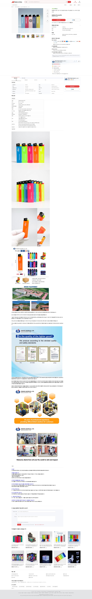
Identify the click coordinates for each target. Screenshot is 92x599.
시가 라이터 (49, 586)
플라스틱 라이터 (42, 586)
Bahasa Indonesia (71, 592)
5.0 (68, 79)
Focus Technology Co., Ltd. (47, 594)
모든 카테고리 (15, 4)
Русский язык (36, 592)
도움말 (71, 4)
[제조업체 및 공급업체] (17, 2)
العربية (50, 592)
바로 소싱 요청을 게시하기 (39, 524)
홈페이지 (13, 6)
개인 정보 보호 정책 (43, 591)
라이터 (29, 6)
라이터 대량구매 (55, 586)
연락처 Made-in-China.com (50, 591)
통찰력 (59, 591)
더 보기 (13, 588)
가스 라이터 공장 (35, 586)
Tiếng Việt (66, 592)
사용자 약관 (38, 591)
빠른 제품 (56, 591)
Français (32, 592)
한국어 (52, 592)
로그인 (79, 2)
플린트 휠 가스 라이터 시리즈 (33, 575)
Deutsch (43, 592)
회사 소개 (33, 591)
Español (25, 592)
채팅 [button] (73, 89)
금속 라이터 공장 (28, 586)
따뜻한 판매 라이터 (66, 575)
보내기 (19, 524)
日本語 (55, 592)
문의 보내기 (72, 86)
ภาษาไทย (60, 592)
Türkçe (63, 592)
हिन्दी (57, 592)
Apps (74, 4)
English (22, 592)
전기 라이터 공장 (21, 586)
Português (28, 592)
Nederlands (46, 592)
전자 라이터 (13, 577)
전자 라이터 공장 (14, 586)
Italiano (40, 592)
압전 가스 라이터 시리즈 (15, 575)
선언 (35, 591)
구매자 (65, 4)
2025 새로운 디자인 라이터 (50, 575)
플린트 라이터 (31, 577)
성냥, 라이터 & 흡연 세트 (24, 6)
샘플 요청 (71, 22)
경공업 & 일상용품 (17, 6)
